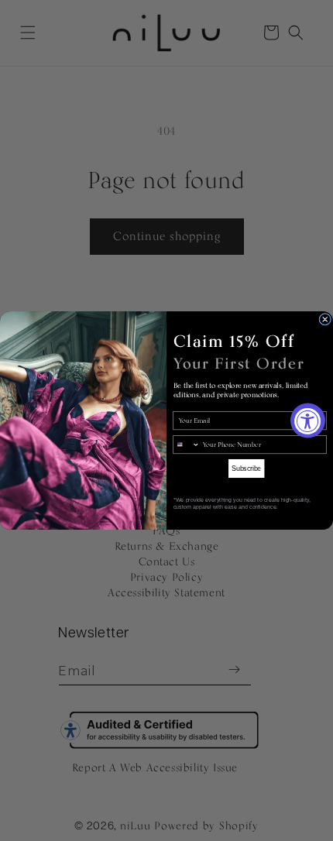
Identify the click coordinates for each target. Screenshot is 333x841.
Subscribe (246, 468)
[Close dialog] (325, 319)
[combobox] (186, 444)
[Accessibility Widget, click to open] (307, 420)
